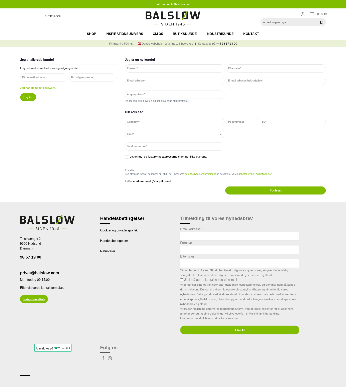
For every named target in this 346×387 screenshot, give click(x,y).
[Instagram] (110, 359)
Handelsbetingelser (114, 240)
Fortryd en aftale (34, 299)
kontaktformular (52, 287)
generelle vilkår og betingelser (254, 174)
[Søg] (321, 22)
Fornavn (186, 242)
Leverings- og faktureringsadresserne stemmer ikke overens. (168, 156)
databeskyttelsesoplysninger (200, 174)
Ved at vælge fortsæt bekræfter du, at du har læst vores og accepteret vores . (198, 174)
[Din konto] (303, 14)
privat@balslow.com (39, 273)
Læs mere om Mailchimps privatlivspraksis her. (209, 318)
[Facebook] (103, 359)
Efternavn (187, 256)
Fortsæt (276, 190)
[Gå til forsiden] (173, 18)
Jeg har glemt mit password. (38, 87)
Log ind (28, 97)
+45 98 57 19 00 (226, 43)
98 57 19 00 (30, 257)
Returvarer (107, 251)
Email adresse (191, 229)
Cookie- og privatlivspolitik (119, 230)
